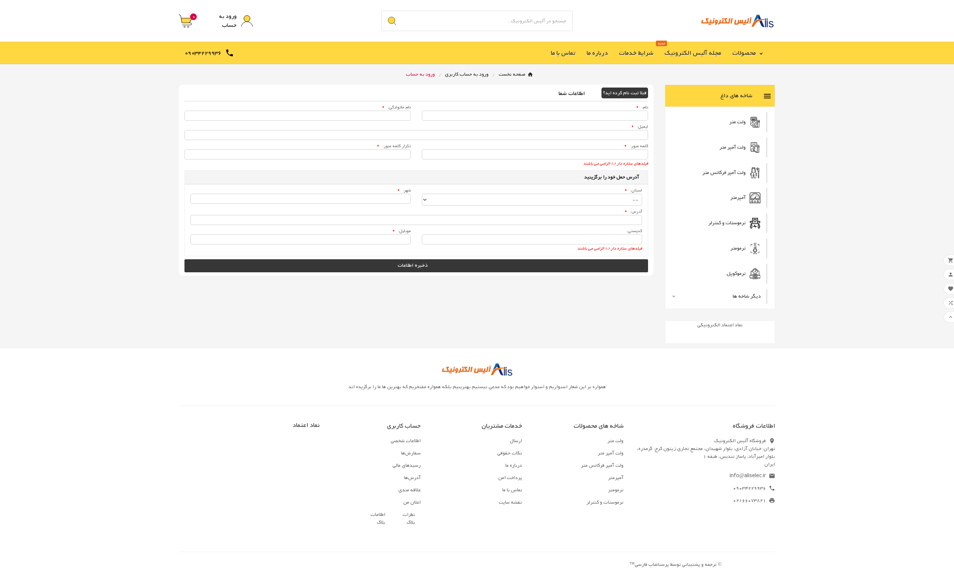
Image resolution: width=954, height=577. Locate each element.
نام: (642, 107)
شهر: (404, 190)
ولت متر (615, 441)
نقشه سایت (510, 502)
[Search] (392, 21)
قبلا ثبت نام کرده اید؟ (625, 93)
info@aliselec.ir (748, 476)
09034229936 (749, 488)
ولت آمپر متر (610, 453)
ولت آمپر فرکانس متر (602, 465)
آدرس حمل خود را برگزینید (611, 177)
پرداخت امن (510, 478)
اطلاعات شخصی (406, 441)
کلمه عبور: (636, 146)
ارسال (516, 441)
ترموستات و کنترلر (605, 502)
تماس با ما (512, 490)
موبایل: (401, 231)
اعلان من (412, 502)
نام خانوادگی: (396, 107)
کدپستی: (634, 231)
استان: (634, 190)
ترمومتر (615, 490)
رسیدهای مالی (406, 465)
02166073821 (749, 500)
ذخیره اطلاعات (413, 265)
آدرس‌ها (412, 478)
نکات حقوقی (509, 453)
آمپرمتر (615, 478)
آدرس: (633, 211)
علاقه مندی (409, 490)
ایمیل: (639, 126)
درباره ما (513, 465)
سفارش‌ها (411, 453)
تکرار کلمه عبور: (394, 146)
